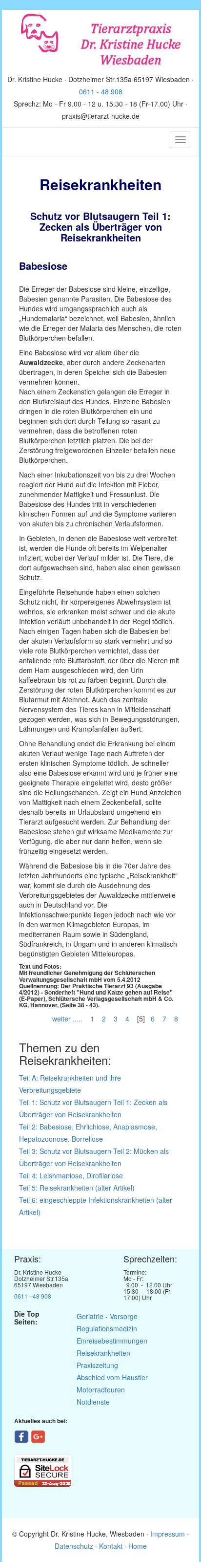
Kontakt (110, 1546)
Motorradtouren (101, 1389)
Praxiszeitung (97, 1365)
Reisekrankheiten (103, 1353)
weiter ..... (68, 1018)
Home (137, 1546)
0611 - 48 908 (100, 91)
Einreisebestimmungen (112, 1340)
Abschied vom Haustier (112, 1377)
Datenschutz (74, 1546)
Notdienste (93, 1402)
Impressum (168, 1534)
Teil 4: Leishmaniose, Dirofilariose (71, 1175)
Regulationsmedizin (107, 1328)
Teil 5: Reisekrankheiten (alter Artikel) (77, 1188)
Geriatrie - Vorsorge (107, 1316)
